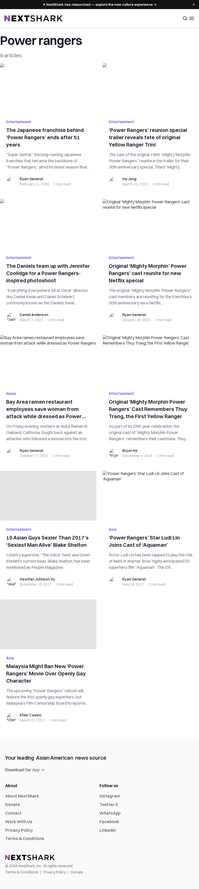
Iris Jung (129, 179)
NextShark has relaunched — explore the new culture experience (100, 4)
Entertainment (18, 122)
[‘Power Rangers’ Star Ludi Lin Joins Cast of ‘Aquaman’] (151, 496)
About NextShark (22, 796)
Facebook (109, 821)
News (11, 393)
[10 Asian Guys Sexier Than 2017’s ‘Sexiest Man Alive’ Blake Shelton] (48, 496)
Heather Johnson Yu (37, 579)
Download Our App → (25, 769)
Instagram (110, 796)
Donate (12, 804)
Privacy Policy (19, 830)
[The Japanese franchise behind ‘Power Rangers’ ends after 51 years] (48, 88)
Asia (113, 529)
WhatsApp (110, 813)
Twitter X (109, 804)
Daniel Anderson (34, 314)
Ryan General (31, 179)
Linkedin (108, 830)
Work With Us (18, 821)
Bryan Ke (130, 450)
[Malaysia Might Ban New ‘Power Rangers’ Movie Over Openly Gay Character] (48, 624)
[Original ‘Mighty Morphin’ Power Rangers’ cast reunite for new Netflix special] (151, 224)
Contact (13, 813)
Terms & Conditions (24, 838)
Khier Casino (30, 715)
